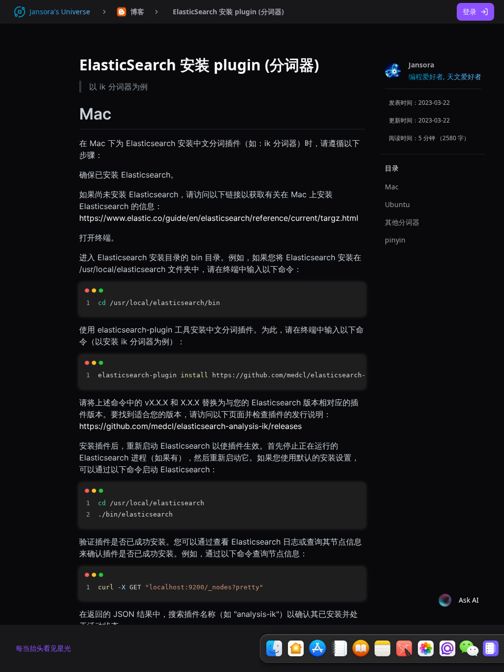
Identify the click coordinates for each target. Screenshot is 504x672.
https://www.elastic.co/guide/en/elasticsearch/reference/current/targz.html (218, 218)
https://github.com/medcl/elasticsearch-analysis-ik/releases (190, 426)
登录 (469, 11)
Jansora (421, 64)
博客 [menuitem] (137, 11)
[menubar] (130, 12)
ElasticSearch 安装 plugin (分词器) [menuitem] (228, 11)
